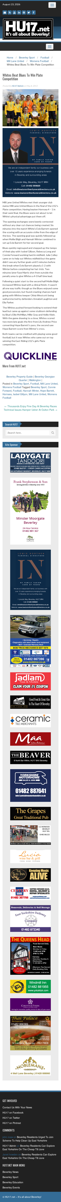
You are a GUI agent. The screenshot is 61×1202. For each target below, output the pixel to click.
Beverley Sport (27, 57)
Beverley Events (11, 1187)
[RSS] (10, 12)
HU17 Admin (17, 86)
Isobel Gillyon (20, 394)
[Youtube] (14, 12)
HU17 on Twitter (11, 1117)
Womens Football (39, 61)
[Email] (5, 12)
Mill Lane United (15, 61)
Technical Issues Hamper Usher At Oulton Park (30, 409)
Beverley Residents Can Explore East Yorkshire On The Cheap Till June (29, 1147)
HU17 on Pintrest (12, 1123)
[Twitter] (29, 12)
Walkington (35, 380)
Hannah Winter (31, 390)
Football (44, 57)
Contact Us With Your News (17, 1107)
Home (10, 57)
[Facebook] (34, 12)
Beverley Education (13, 1182)
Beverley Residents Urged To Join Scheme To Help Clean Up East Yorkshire (28, 1138)
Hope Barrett (47, 390)
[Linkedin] (19, 12)
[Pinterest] (24, 12)
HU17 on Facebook (13, 1112)
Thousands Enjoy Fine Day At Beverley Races (30, 406)
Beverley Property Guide (19, 376)
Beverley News (10, 1172)
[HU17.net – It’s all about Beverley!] (28, 28)
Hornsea (7, 394)
